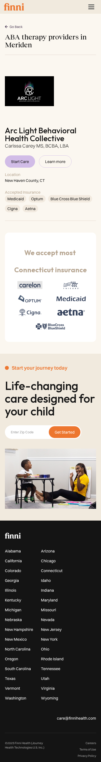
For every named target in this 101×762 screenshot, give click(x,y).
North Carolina (17, 649)
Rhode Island (52, 658)
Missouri (48, 609)
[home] (14, 7)
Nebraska (13, 619)
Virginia (48, 688)
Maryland (49, 600)
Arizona (48, 551)
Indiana (47, 590)
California (13, 560)
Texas (10, 678)
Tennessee (50, 668)
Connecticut (52, 570)
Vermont (12, 688)
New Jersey (51, 629)
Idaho (46, 580)
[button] (91, 7)
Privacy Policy (87, 756)
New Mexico (16, 639)
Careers (91, 743)
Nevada (47, 619)
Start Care (20, 161)
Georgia (12, 580)
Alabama (13, 551)
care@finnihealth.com (76, 718)
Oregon (11, 658)
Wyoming (49, 698)
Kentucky (13, 600)
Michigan (13, 609)
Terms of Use (87, 749)
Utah (45, 678)
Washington (15, 698)
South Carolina (18, 668)
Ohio (45, 649)
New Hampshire (19, 629)
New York (49, 639)
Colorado (13, 570)
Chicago (48, 560)
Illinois (10, 590)
